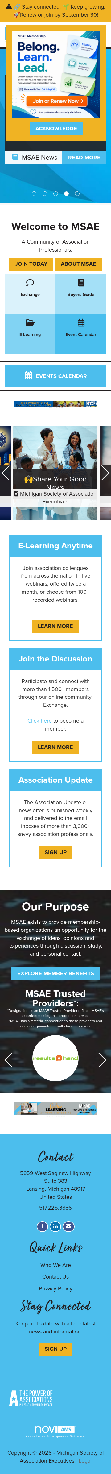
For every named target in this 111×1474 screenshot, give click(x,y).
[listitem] (55, 474)
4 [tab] (66, 193)
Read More (84, 158)
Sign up (56, 852)
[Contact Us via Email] (69, 1226)
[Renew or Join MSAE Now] (56, 74)
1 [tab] (34, 193)
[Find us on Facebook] (42, 1226)
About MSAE (78, 264)
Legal (85, 1461)
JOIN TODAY (31, 264)
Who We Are (55, 1265)
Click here (39, 721)
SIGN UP (56, 1349)
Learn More (55, 626)
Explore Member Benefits (55, 973)
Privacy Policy (55, 1288)
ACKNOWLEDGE (56, 129)
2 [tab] (45, 193)
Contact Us (55, 1277)
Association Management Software (55, 1436)
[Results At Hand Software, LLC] (55, 1058)
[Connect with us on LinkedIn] (55, 1226)
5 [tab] (77, 193)
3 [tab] (55, 193)
